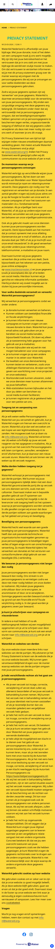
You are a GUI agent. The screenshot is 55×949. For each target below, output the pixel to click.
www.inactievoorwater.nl (18, 269)
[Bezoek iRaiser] (27, 943)
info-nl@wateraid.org (16, 436)
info (41, 917)
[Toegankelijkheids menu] (52, 946)
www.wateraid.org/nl (16, 151)
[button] (4, 4)
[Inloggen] (42, 4)
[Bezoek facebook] (24, 934)
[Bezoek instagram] (31, 934)
